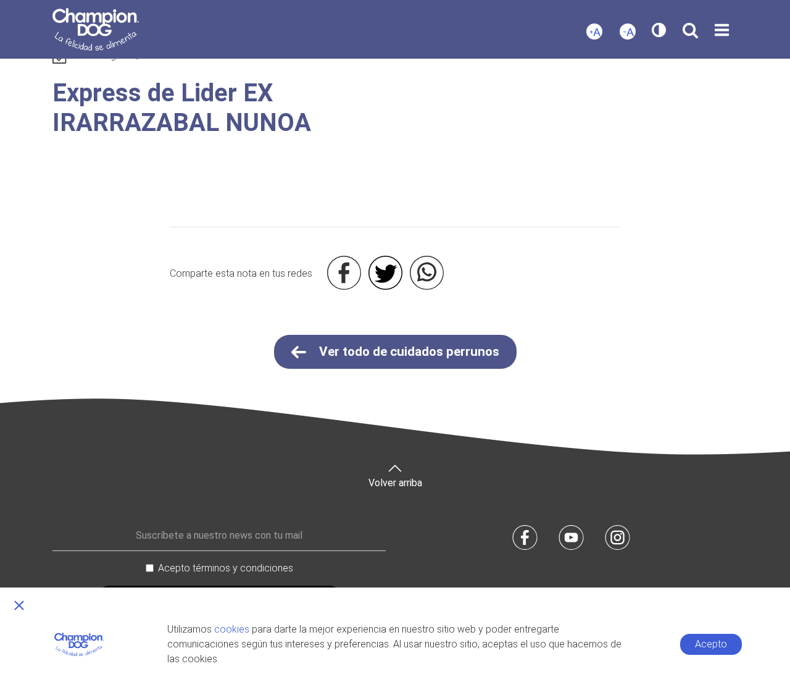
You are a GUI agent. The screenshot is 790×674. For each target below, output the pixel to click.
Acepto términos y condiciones (225, 568)
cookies (231, 629)
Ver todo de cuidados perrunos (407, 351)
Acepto (711, 644)
